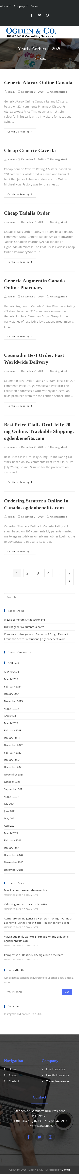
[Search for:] (39, 597)
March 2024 (11, 679)
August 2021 (11, 796)
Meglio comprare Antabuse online (24, 619)
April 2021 (10, 825)
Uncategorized (58, 91)
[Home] (34, 59)
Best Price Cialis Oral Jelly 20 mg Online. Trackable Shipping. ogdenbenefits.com (39, 431)
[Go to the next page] (69, 581)
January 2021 (11, 848)
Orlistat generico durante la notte (24, 627)
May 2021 (10, 818)
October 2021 (12, 782)
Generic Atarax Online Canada (38, 82)
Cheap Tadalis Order (27, 213)
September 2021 (14, 789)
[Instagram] (47, 15)
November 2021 (13, 774)
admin (11, 91)
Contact (35, 6)
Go (67, 992)
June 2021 (10, 811)
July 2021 (9, 803)
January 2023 (11, 738)
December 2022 (13, 745)
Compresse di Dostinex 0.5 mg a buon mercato (34, 955)
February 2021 (12, 840)
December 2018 (13, 870)
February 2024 (12, 686)
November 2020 (13, 862)
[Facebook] (28, 1137)
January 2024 (11, 694)
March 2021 (11, 833)
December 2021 (13, 767)
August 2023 (11, 708)
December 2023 (13, 701)
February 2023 (12, 730)
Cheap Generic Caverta (30, 150)
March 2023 (11, 723)
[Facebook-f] (31, 15)
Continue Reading (18, 131)
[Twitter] (39, 15)
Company (19, 6)
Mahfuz (65, 1169)
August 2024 (11, 672)
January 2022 (11, 760)
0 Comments (31, 894)
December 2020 (13, 855)
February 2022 (12, 752)
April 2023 (10, 716)
